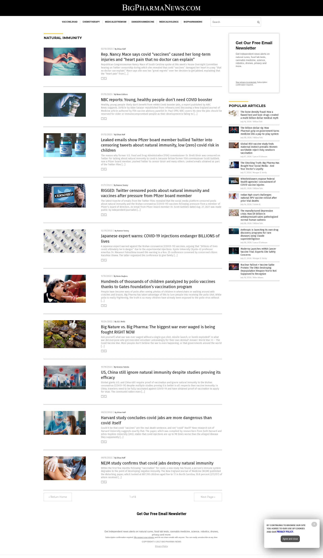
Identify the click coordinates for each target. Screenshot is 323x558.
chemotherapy (91, 22)
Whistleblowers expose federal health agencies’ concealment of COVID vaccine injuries (258, 181)
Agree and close (290, 538)
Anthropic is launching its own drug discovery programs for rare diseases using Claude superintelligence (259, 234)
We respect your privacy (144, 537)
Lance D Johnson (260, 157)
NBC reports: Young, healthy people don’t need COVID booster (156, 99)
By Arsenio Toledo (121, 367)
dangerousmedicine (143, 22)
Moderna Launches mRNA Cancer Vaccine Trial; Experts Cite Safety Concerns (258, 251)
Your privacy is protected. (246, 82)
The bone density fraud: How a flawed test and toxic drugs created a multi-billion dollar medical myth (259, 114)
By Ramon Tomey (121, 185)
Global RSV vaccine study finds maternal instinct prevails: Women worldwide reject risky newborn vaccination (259, 148)
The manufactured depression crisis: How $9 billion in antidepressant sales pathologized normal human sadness (259, 215)
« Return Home (58, 496)
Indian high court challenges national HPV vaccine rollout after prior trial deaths (259, 197)
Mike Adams (258, 277)
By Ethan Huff (120, 49)
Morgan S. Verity (260, 173)
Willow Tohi (257, 122)
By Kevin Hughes (121, 276)
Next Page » (208, 496)
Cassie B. (257, 204)
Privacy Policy (161, 546)
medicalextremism (115, 22)
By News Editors (121, 94)
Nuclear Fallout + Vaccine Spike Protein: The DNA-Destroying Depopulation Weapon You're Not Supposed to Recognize (258, 269)
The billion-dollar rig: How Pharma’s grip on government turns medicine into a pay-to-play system (260, 130)
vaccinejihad (69, 22)
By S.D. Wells (120, 322)
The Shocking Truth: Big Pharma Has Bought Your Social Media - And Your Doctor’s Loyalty (260, 165)
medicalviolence (168, 22)
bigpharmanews (193, 22)
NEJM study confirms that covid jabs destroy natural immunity (157, 463)
